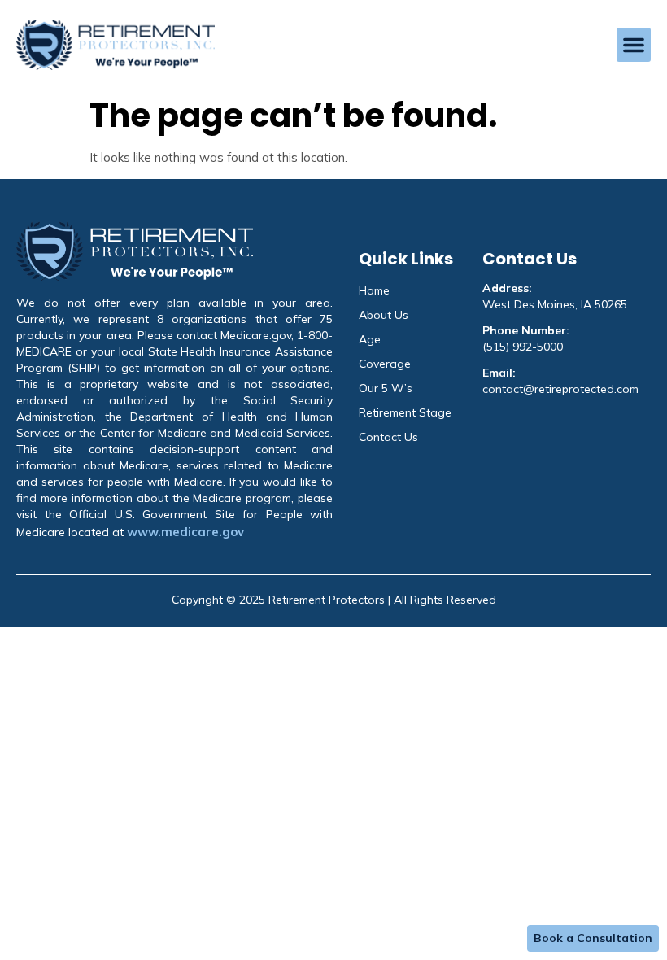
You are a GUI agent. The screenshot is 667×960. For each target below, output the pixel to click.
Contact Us (388, 437)
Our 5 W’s (385, 388)
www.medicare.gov (185, 531)
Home (374, 290)
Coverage (385, 363)
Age (370, 339)
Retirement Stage (405, 412)
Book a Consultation (593, 938)
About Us (383, 315)
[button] (634, 45)
